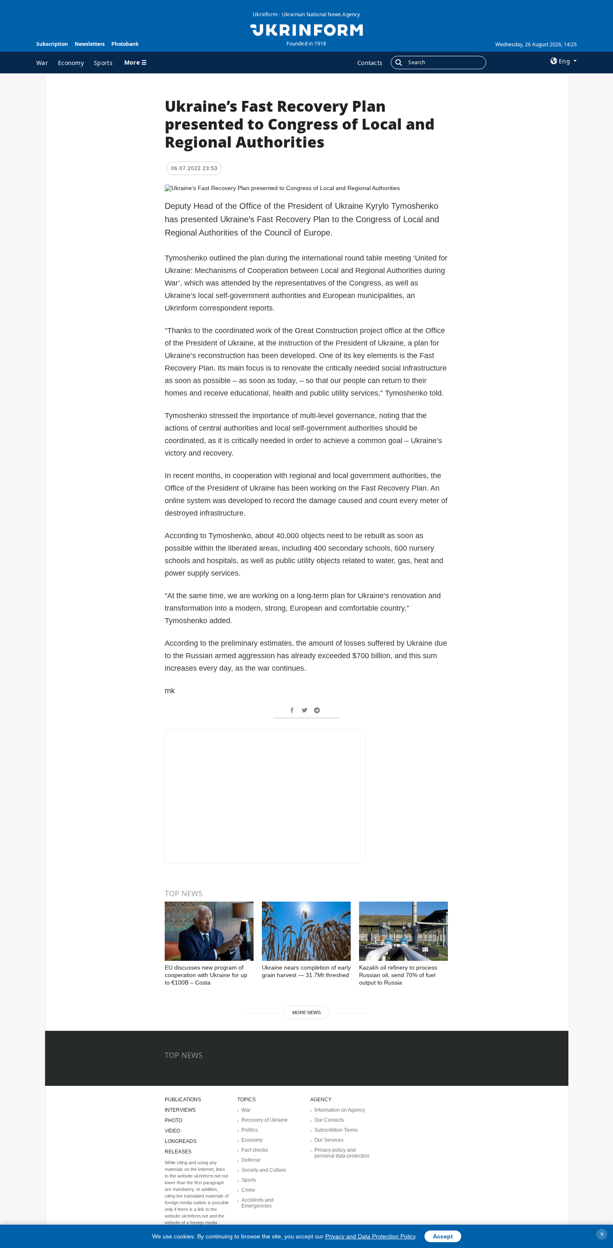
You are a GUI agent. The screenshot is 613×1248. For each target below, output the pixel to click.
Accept (443, 1236)
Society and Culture (263, 1170)
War (42, 63)
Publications (183, 1100)
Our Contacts (329, 1120)
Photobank (124, 44)
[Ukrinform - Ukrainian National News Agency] (306, 29)
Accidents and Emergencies (257, 1203)
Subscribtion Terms (336, 1130)
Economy (71, 63)
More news (306, 1012)
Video (172, 1131)
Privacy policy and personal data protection (341, 1153)
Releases (178, 1152)
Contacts (369, 63)
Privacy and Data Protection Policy (370, 1236)
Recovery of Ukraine (264, 1120)
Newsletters (90, 44)
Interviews (180, 1110)
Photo (173, 1120)
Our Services (329, 1140)
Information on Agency (339, 1110)
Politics (249, 1130)
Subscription (52, 44)
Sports (103, 63)
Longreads (180, 1141)
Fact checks (254, 1150)
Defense (251, 1160)
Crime (248, 1190)
